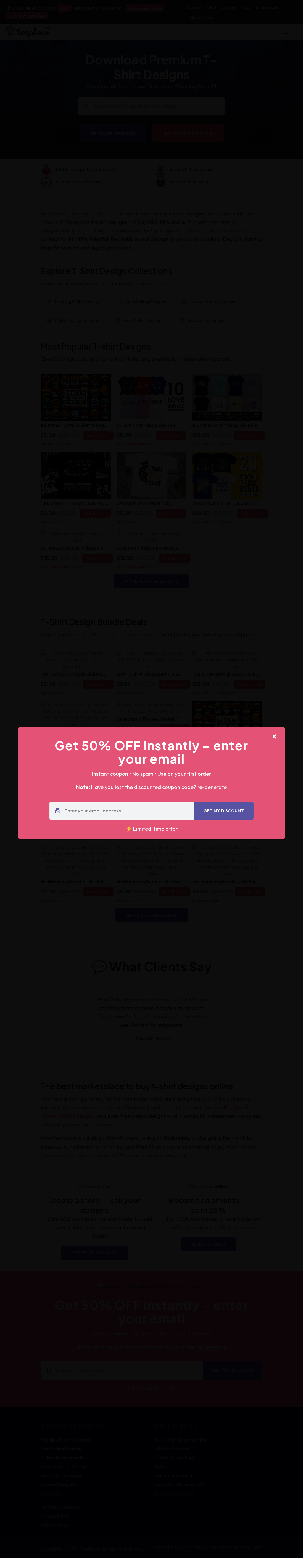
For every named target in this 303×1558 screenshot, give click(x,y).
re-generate (212, 787)
